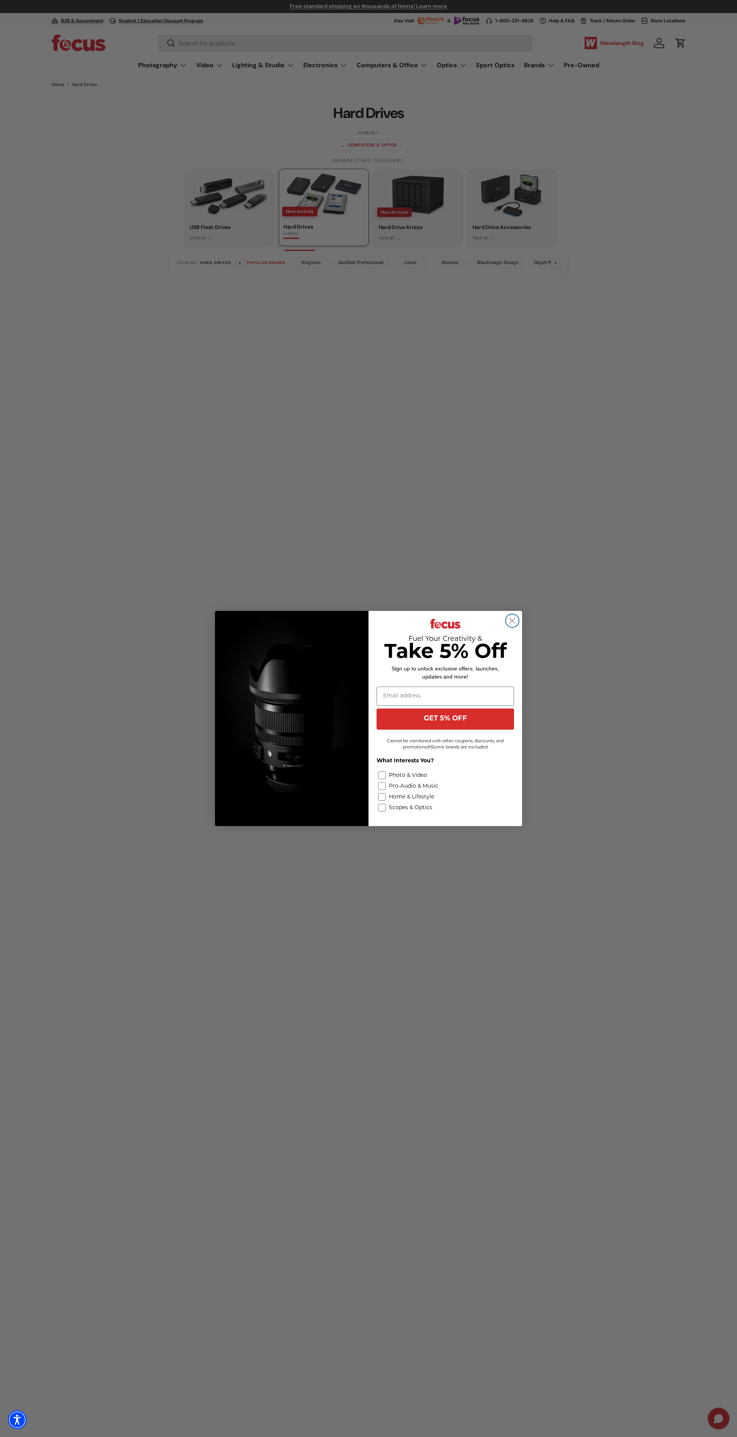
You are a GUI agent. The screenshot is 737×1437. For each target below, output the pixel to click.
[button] (17, 1419)
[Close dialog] (512, 620)
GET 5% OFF (445, 718)
